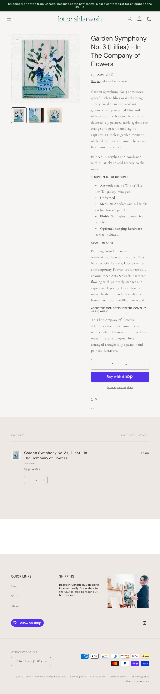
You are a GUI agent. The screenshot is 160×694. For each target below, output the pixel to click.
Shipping (96, 81)
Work (14, 596)
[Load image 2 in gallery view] (36, 115)
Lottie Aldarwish (34, 676)
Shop (14, 586)
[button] (9, 19)
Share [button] (98, 399)
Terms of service (119, 676)
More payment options (120, 387)
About (15, 606)
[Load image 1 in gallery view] (19, 115)
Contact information (137, 680)
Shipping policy (140, 676)
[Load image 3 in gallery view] (54, 115)
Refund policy (78, 676)
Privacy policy (97, 676)
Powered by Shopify (55, 676)
